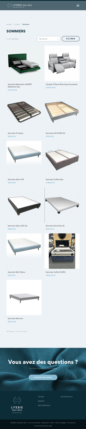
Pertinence (48, 39)
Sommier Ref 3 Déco (16, 272)
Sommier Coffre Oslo (54, 179)
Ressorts (41, 401)
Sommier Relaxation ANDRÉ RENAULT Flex (20, 85)
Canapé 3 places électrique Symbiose (61, 84)
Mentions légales (60, 423)
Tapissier (41, 396)
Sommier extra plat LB (55, 226)
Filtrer (70, 38)
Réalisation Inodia (47, 423)
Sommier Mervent (15, 318)
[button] (43, 377)
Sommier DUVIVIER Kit (55, 133)
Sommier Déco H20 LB (17, 226)
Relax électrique (44, 405)
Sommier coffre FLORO (56, 272)
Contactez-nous (67, 396)
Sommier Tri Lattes (15, 133)
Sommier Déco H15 (16, 179)
